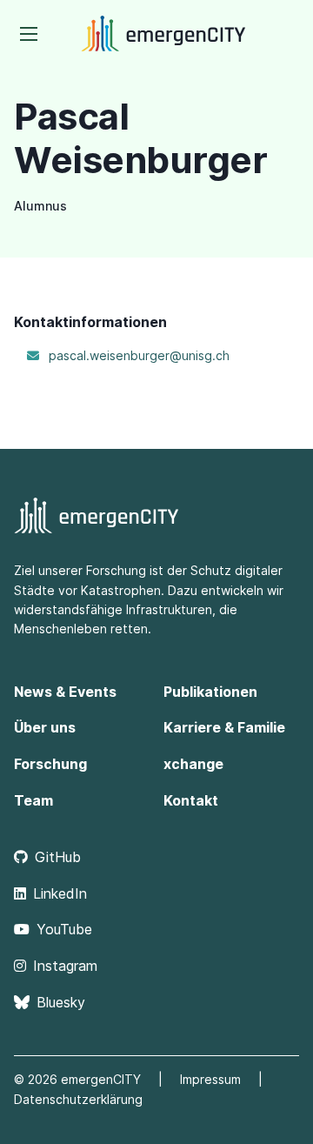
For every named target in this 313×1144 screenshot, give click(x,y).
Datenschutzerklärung (78, 1099)
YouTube (64, 929)
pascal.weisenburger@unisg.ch (139, 355)
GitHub (58, 857)
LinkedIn (60, 893)
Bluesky (61, 1002)
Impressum (210, 1079)
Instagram (65, 965)
